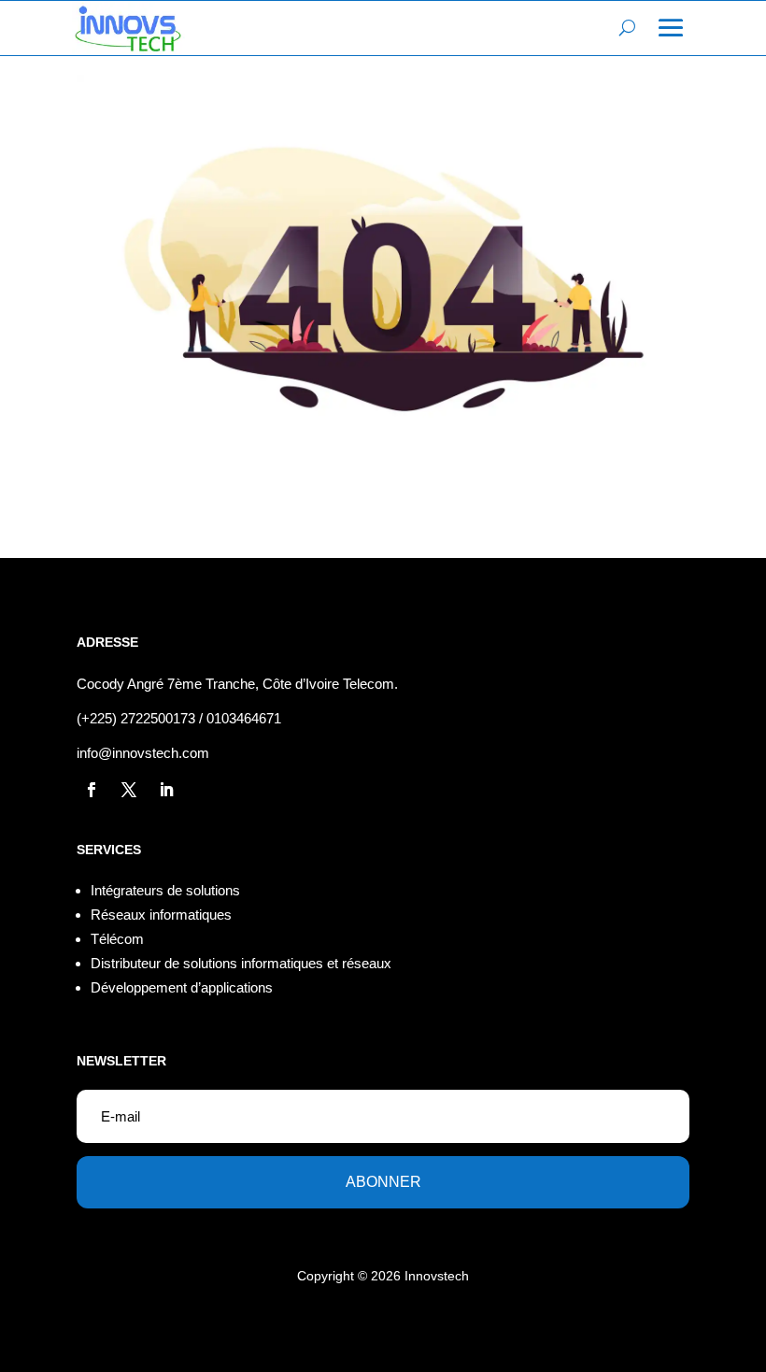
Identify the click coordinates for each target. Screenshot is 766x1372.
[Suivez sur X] (129, 790)
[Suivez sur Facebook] (91, 790)
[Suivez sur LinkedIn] (166, 790)
